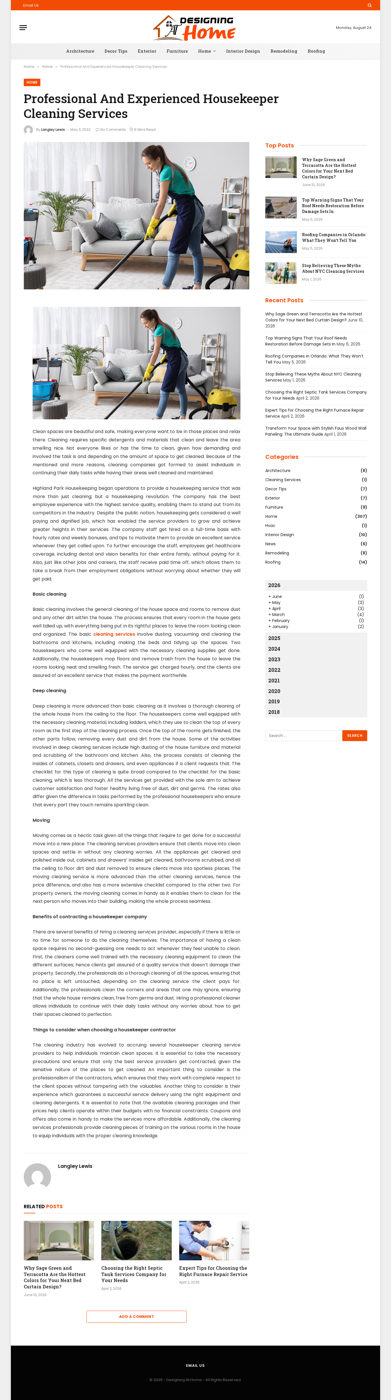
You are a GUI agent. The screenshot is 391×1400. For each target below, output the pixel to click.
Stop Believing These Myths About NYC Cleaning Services (333, 268)
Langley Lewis (53, 129)
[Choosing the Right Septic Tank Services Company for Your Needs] (136, 1240)
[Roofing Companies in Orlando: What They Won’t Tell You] (281, 242)
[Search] (369, 5)
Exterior (147, 51)
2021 (274, 680)
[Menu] (23, 27)
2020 (274, 691)
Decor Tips (115, 51)
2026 (274, 585)
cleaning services (114, 634)
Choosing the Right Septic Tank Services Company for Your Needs (133, 1274)
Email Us (31, 5)
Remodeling (283, 51)
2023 (274, 659)
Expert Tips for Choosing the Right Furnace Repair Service (213, 1271)
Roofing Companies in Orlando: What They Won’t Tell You (334, 237)
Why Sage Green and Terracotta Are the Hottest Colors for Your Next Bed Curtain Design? (55, 1277)
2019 (274, 701)
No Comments (113, 129)
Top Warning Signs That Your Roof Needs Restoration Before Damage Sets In (333, 205)
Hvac (270, 525)
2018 (274, 711)
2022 (274, 669)
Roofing (316, 51)
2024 (274, 648)
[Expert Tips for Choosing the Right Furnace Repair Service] (214, 1240)
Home (204, 51)
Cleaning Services (283, 480)
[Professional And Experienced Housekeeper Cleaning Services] (136, 215)
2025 (274, 638)
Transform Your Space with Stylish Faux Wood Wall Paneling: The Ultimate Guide (315, 431)
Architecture (80, 51)
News (270, 544)
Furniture (177, 51)
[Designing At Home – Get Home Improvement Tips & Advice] (195, 27)
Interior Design (243, 51)
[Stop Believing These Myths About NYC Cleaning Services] (281, 273)
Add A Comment (136, 1316)
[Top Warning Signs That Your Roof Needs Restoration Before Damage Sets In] (281, 207)
